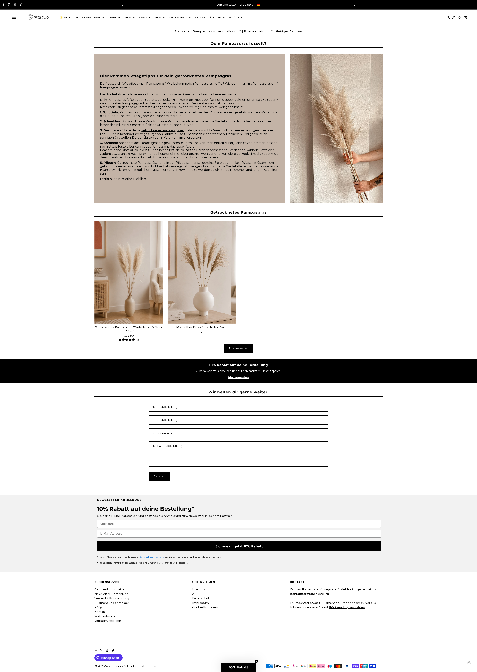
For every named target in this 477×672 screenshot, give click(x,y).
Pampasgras (129, 112)
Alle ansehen (238, 348)
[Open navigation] (13, 17)
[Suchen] (448, 17)
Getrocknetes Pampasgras (238, 212)
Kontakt (100, 612)
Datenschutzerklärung (151, 556)
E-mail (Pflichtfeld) (164, 420)
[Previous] (122, 5)
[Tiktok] (20, 5)
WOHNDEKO (178, 17)
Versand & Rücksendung (111, 598)
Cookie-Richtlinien (205, 607)
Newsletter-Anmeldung (111, 594)
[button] (238, 667)
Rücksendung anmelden (112, 603)
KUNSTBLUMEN (150, 17)
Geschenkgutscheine (109, 589)
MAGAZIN (236, 17)
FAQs (98, 607)
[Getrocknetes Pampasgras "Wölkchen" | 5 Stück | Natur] (128, 272)
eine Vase (145, 121)
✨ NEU (65, 17)
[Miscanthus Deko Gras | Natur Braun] (202, 272)
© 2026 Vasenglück (108, 666)
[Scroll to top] (469, 662)
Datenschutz (201, 598)
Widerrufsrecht (105, 616)
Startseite (182, 31)
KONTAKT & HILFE (208, 17)
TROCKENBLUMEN (87, 17)
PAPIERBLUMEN (119, 17)
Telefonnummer (163, 433)
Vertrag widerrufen (107, 620)
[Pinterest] (8, 5)
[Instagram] (14, 5)
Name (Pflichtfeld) (164, 407)
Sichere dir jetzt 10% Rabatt (239, 546)
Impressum (200, 603)
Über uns (199, 589)
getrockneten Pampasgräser (162, 130)
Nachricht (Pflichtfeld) (166, 446)
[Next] (354, 5)
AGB (195, 594)
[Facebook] (3, 5)
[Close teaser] (257, 661)
